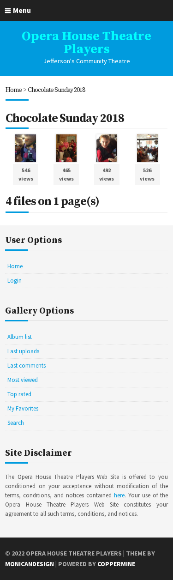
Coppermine (116, 564)
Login (14, 280)
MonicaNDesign (29, 564)
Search (15, 423)
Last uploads (23, 351)
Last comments (26, 365)
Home (14, 90)
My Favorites (22, 408)
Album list (19, 337)
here (119, 495)
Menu (22, 10)
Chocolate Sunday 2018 (56, 90)
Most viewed (22, 380)
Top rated (19, 394)
